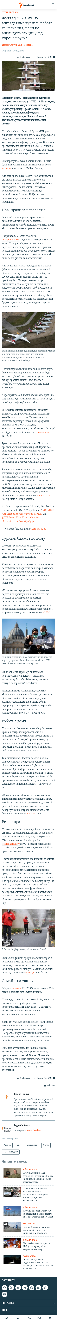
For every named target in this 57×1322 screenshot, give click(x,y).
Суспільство (10, 12)
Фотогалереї (29, 1224)
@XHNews (8, 517)
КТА (29, 1318)
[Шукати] (50, 1318)
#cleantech (35, 517)
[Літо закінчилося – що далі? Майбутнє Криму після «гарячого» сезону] (12, 1243)
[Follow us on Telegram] (25, 1287)
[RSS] (38, 1287)
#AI (4, 514)
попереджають (10, 240)
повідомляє (43, 432)
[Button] (23, 57)
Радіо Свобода (25, 45)
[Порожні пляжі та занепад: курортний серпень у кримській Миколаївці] (12, 1227)
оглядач (30, 973)
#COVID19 (48, 510)
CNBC (46, 612)
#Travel (37, 514)
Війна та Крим (30, 1170)
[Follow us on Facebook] (4, 1287)
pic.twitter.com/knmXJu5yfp (18, 521)
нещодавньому (11, 844)
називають (43, 495)
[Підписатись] (4, 1294)
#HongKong (21, 517)
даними (16, 988)
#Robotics (12, 514)
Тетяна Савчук (9, 45)
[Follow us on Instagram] (31, 1287)
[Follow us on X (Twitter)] (11, 1287)
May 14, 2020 (38, 529)
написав (7, 168)
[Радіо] (6, 1318)
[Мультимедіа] (18, 1318)
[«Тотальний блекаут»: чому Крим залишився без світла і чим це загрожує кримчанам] (12, 1211)
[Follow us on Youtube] (18, 1287)
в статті (30, 813)
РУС (39, 1318)
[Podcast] (45, 1287)
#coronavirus (25, 514)
